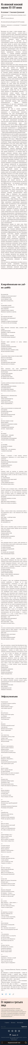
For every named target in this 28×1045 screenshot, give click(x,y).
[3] (13, 440)
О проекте (7, 1022)
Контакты (13, 1022)
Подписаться (24, 1026)
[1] (23, 22)
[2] (16, 323)
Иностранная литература (16, 15)
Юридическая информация (14, 1039)
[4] (5, 476)
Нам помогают (20, 1022)
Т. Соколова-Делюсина (9, 18)
